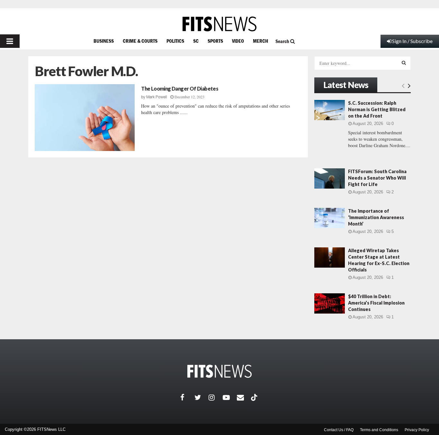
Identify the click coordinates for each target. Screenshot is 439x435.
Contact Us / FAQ (339, 430)
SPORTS (215, 41)
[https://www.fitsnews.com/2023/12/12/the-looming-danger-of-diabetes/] (85, 117)
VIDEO (238, 41)
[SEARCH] (404, 62)
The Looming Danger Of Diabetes (179, 88)
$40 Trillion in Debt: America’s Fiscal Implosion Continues (376, 303)
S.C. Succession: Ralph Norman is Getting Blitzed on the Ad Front (377, 109)
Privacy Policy (417, 430)
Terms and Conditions (379, 430)
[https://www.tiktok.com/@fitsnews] (255, 397)
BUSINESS (104, 41)
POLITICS (175, 41)
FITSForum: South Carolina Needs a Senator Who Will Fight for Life (377, 178)
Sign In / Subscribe (412, 41)
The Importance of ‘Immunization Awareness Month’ (376, 217)
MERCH (260, 41)
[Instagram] (216, 397)
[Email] (244, 397)
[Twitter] (201, 397)
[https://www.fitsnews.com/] (219, 24)
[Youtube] (230, 397)
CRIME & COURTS (140, 41)
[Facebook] (187, 397)
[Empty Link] (403, 85)
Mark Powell (156, 97)
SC (196, 41)
